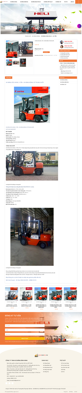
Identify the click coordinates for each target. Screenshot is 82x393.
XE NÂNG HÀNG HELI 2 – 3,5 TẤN (48, 36)
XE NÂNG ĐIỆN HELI (64, 82)
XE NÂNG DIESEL (36, 36)
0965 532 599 (68, 41)
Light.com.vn (15, 391)
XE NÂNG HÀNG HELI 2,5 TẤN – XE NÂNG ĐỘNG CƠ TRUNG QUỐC (70, 306)
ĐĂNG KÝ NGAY (24, 338)
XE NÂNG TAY (63, 84)
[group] (41, 19)
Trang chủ (28, 36)
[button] (6, 28)
